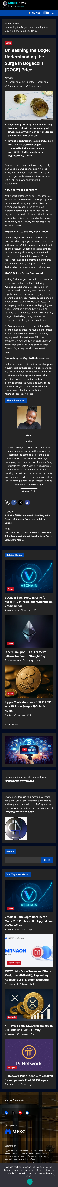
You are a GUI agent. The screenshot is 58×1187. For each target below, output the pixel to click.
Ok (29, 1181)
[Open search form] (53, 13)
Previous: (27, 517)
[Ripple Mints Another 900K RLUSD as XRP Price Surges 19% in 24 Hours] (29, 681)
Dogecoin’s (26, 195)
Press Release (14, 962)
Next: (28, 534)
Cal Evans (11, 1034)
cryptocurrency (35, 165)
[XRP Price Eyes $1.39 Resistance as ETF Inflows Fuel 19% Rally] (29, 1005)
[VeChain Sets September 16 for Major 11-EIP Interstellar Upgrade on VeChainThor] (29, 576)
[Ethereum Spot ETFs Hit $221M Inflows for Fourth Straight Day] (29, 631)
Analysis (12, 1017)
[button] (5, 13)
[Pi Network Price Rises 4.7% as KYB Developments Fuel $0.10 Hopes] (29, 1055)
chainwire (11, 984)
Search (10, 851)
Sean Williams (13, 610)
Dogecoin (28, 248)
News (8, 43)
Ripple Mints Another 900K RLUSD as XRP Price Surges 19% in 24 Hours (28, 706)
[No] (54, 1175)
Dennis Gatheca (14, 660)
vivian (10, 77)
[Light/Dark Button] (46, 12)
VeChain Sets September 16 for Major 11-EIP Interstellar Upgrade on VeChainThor (29, 602)
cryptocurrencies (37, 364)
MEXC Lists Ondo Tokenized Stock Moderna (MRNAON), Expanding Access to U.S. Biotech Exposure (28, 975)
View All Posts (29, 490)
